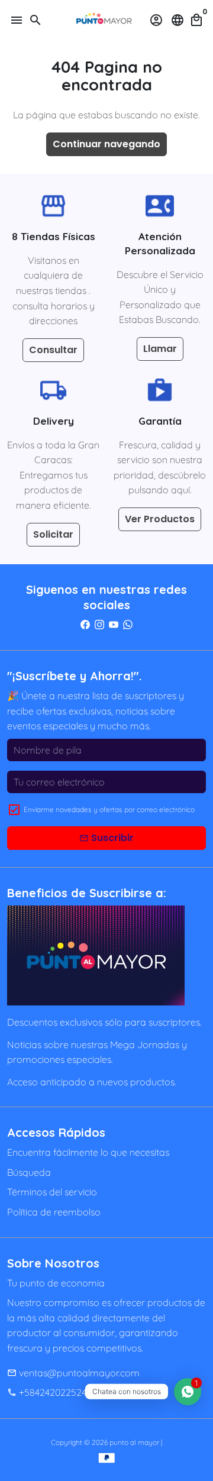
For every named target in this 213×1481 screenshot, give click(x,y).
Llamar (160, 348)
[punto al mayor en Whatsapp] (128, 624)
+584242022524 (46, 1392)
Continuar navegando (106, 144)
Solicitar (53, 534)
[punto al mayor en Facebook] (85, 624)
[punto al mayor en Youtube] (113, 624)
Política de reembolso (54, 1212)
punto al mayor (134, 1442)
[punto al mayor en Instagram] (99, 624)
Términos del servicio (52, 1192)
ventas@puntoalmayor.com (73, 1373)
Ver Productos (160, 519)
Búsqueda (29, 1172)
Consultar (53, 350)
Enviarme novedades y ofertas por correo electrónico (109, 809)
